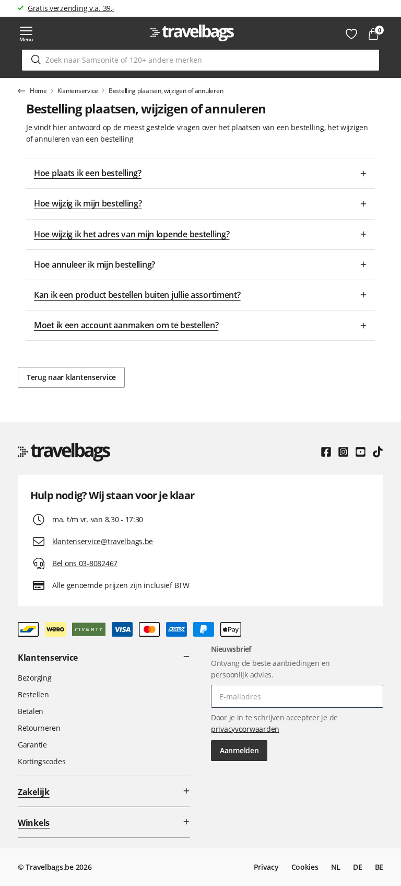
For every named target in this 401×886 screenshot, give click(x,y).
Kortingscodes (41, 761)
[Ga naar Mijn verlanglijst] (351, 34)
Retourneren (39, 728)
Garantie (32, 745)
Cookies (305, 867)
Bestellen (33, 694)
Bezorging (34, 678)
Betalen (30, 711)
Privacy (266, 867)
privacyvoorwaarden (245, 729)
